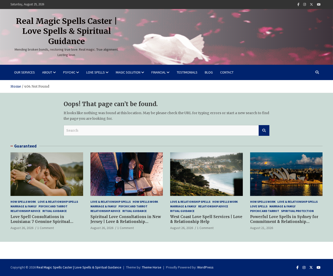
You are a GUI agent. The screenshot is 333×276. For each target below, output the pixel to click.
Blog (209, 72)
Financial (158, 72)
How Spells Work (23, 201)
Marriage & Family (23, 206)
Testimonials (187, 72)
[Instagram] (304, 4)
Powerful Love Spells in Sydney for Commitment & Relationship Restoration (284, 221)
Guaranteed (25, 146)
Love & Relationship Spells (58, 201)
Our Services (24, 72)
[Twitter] (311, 4)
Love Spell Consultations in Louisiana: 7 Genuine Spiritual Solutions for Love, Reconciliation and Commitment (43, 223)
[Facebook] (298, 4)
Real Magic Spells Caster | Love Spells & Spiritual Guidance (66, 31)
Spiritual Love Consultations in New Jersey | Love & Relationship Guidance (125, 221)
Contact (227, 72)
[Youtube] (319, 4)
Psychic (69, 72)
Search (264, 130)
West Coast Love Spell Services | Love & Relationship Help (206, 219)
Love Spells (95, 72)
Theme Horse (151, 267)
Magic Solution (128, 72)
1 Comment (45, 228)
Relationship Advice (25, 211)
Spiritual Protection (297, 211)
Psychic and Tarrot (53, 206)
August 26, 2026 (21, 228)
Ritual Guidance (54, 211)
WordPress (205, 267)
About (47, 72)
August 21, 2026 (261, 228)
